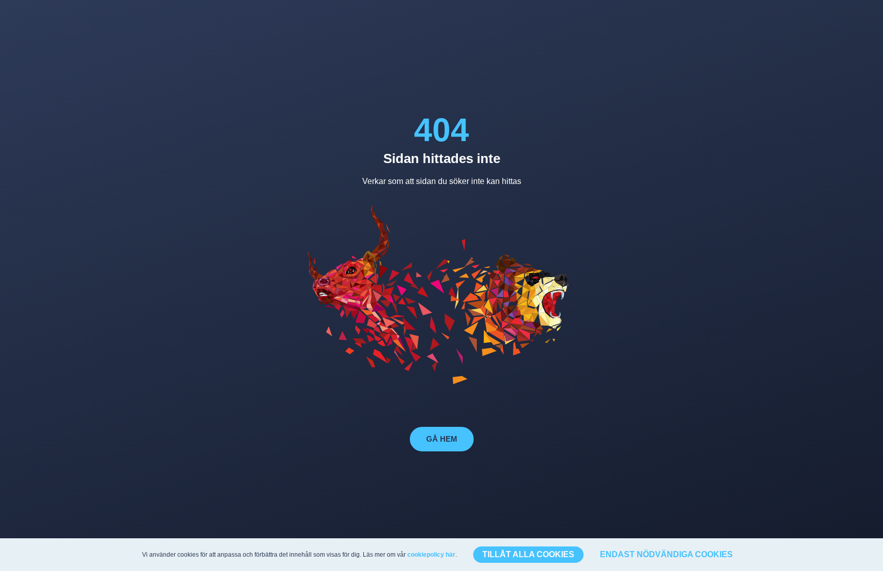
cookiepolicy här (431, 554)
